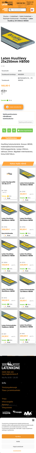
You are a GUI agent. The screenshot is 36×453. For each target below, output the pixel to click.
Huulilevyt (23, 19)
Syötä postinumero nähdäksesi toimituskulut (10, 116)
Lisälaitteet (14, 16)
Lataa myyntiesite (25, 130)
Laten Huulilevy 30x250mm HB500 (8, 290)
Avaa (8, 198)
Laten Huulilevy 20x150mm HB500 (26, 219)
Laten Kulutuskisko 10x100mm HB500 (27, 184)
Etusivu (5, 16)
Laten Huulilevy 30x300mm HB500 (26, 255)
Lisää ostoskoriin (15, 107)
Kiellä (18, 441)
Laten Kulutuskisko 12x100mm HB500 (27, 290)
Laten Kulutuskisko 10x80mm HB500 (9, 326)
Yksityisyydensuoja (9, 387)
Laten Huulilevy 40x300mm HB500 (8, 219)
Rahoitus (5, 404)
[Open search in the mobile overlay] (18, 9)
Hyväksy (18, 436)
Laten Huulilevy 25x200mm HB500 (8, 255)
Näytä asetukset (18, 446)
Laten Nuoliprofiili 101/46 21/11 (8, 183)
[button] (33, 420)
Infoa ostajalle (7, 402)
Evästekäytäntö (17, 450)
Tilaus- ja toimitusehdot (11, 390)
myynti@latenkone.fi (10, 374)
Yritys (4, 399)
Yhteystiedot (7, 407)
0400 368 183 (8, 372)
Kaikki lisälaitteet (25, 16)
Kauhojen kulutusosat (10, 19)
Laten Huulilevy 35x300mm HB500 (26, 326)
